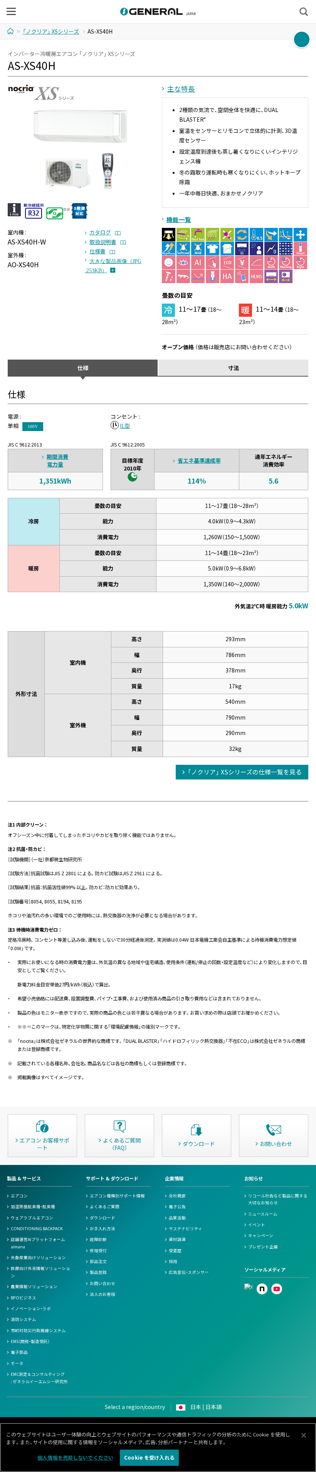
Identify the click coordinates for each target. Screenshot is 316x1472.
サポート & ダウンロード (112, 1178)
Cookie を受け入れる (149, 1457)
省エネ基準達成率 (199, 460)
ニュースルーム (262, 1214)
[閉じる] (303, 1435)
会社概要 (177, 1196)
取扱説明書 (102, 242)
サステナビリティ (185, 1228)
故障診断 (98, 1239)
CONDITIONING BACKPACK (37, 1228)
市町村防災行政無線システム (38, 1330)
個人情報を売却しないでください (75, 1457)
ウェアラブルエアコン (32, 1218)
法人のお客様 (102, 1294)
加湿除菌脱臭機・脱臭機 (33, 1206)
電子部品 (19, 1352)
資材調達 (177, 1239)
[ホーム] (11, 31)
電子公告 (177, 1206)
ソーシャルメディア (265, 1269)
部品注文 (98, 1261)
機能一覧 (178, 219)
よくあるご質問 (104, 1206)
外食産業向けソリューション (38, 1257)
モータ (17, 1363)
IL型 (125, 426)
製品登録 (98, 1272)
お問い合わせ (102, 1283)
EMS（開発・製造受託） (30, 1341)
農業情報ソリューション (34, 1286)
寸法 (233, 368)
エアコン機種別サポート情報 (117, 1196)
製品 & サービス (24, 1178)
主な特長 (181, 88)
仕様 (82, 368)
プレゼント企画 (263, 1247)
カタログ (100, 232)
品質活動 (177, 1218)
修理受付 (98, 1250)
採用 (173, 1261)
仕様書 (97, 251)
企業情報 (174, 1178)
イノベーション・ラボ (31, 1308)
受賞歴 (175, 1250)
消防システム (23, 1319)
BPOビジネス (23, 1298)
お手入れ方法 (102, 1228)
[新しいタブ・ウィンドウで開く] (248, 1287)
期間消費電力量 (57, 460)
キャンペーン (260, 1235)
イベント (256, 1225)
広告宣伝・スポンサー (189, 1272)
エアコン (19, 1196)
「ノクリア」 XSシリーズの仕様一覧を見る (245, 771)
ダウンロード (102, 1218)
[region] (158, 1447)
